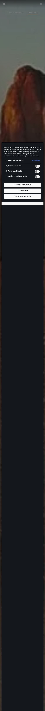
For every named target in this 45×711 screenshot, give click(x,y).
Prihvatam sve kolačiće (22, 185)
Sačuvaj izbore (22, 190)
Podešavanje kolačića (22, 196)
